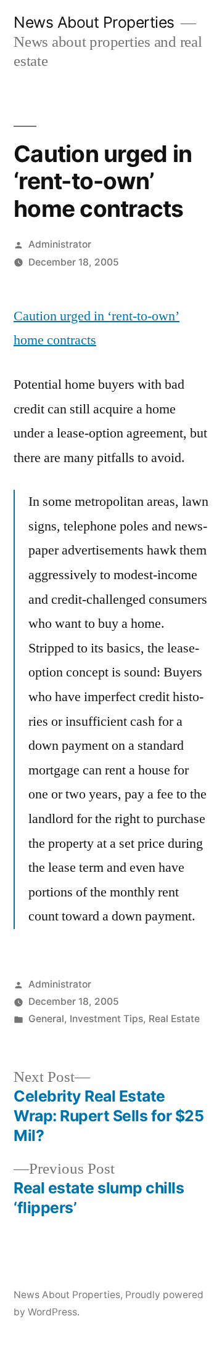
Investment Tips (106, 1019)
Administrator (59, 244)
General (46, 1019)
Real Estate (174, 1019)
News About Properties (94, 22)
